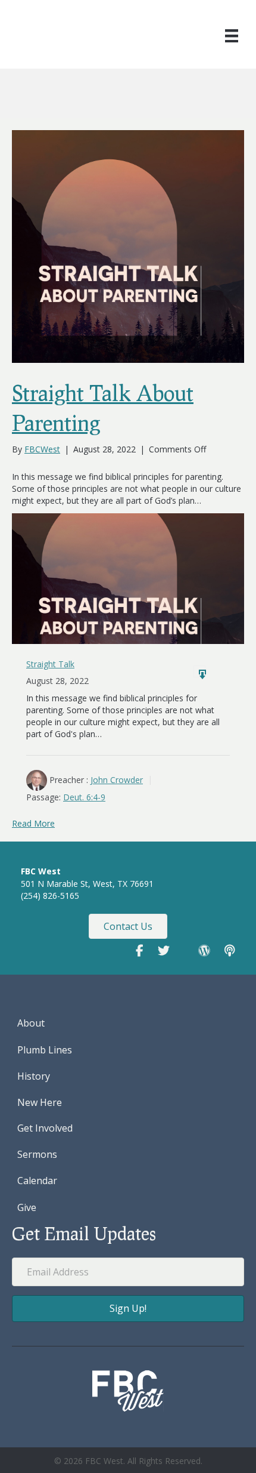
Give (26, 1207)
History (33, 1076)
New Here (39, 1102)
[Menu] (231, 36)
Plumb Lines (44, 1049)
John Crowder (116, 779)
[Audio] (199, 671)
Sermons (37, 1154)
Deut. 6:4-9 (84, 797)
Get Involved (45, 1128)
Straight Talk (50, 664)
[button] (128, 1308)
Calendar (37, 1180)
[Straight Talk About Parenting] (128, 245)
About (31, 1023)
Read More (33, 823)
